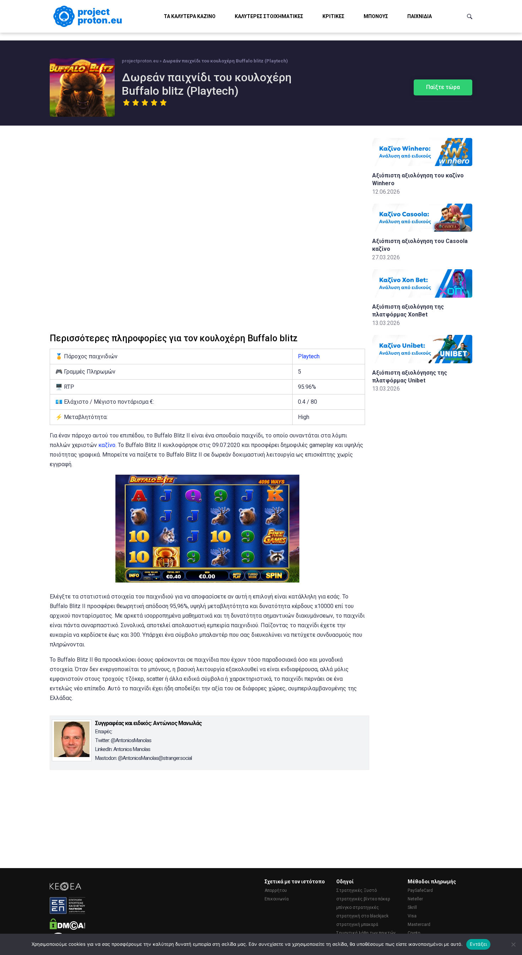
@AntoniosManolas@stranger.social (155, 758)
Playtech (309, 356)
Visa (412, 915)
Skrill (412, 907)
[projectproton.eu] (89, 16)
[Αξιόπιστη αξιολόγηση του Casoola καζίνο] (422, 229)
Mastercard (419, 924)
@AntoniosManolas (131, 740)
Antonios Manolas (131, 749)
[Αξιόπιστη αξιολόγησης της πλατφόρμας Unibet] (422, 361)
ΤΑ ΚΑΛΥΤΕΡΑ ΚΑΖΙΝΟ (190, 16)
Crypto (414, 933)
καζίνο (106, 445)
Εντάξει (478, 944)
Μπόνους (376, 16)
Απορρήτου (276, 890)
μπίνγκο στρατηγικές (357, 907)
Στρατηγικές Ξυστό (356, 890)
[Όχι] (513, 944)
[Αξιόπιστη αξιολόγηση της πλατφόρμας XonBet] (422, 295)
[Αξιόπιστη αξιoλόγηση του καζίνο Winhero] (422, 164)
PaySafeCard (420, 890)
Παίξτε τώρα (443, 87)
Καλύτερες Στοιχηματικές (269, 16)
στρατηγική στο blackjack (362, 915)
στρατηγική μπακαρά (357, 924)
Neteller (415, 898)
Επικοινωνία (277, 898)
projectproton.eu (140, 61)
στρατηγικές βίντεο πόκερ (363, 898)
